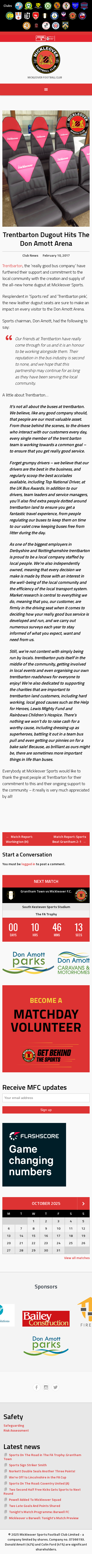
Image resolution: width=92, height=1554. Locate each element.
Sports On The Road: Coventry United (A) (39, 1483)
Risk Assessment (16, 1430)
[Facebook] (36, 1387)
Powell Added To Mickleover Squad (35, 1499)
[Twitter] (55, 1387)
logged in (28, 863)
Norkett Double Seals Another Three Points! (42, 1471)
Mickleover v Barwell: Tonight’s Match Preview (44, 1517)
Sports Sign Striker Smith (28, 1464)
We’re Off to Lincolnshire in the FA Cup (37, 1477)
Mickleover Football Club (45, 77)
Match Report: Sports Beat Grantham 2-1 (69, 839)
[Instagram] (46, 1387)
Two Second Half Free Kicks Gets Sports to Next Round (42, 1491)
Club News (30, 255)
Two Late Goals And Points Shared (34, 1505)
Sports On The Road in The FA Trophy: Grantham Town (42, 1456)
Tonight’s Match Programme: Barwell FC (39, 1511)
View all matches (77, 1257)
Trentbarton (12, 265)
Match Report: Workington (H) (19, 839)
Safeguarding (14, 1425)
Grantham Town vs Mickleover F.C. (46, 891)
